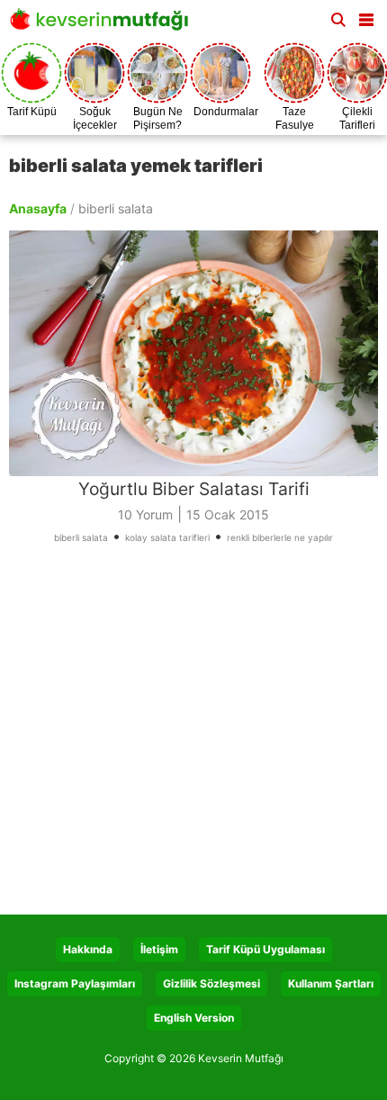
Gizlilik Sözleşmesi (211, 983)
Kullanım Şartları (331, 983)
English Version (194, 1017)
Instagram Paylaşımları (74, 983)
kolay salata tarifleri (167, 537)
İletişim (159, 949)
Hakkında (87, 949)
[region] (193, 736)
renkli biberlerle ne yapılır (280, 537)
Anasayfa (38, 208)
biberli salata (81, 537)
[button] (366, 16)
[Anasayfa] (103, 25)
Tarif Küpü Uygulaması (265, 949)
